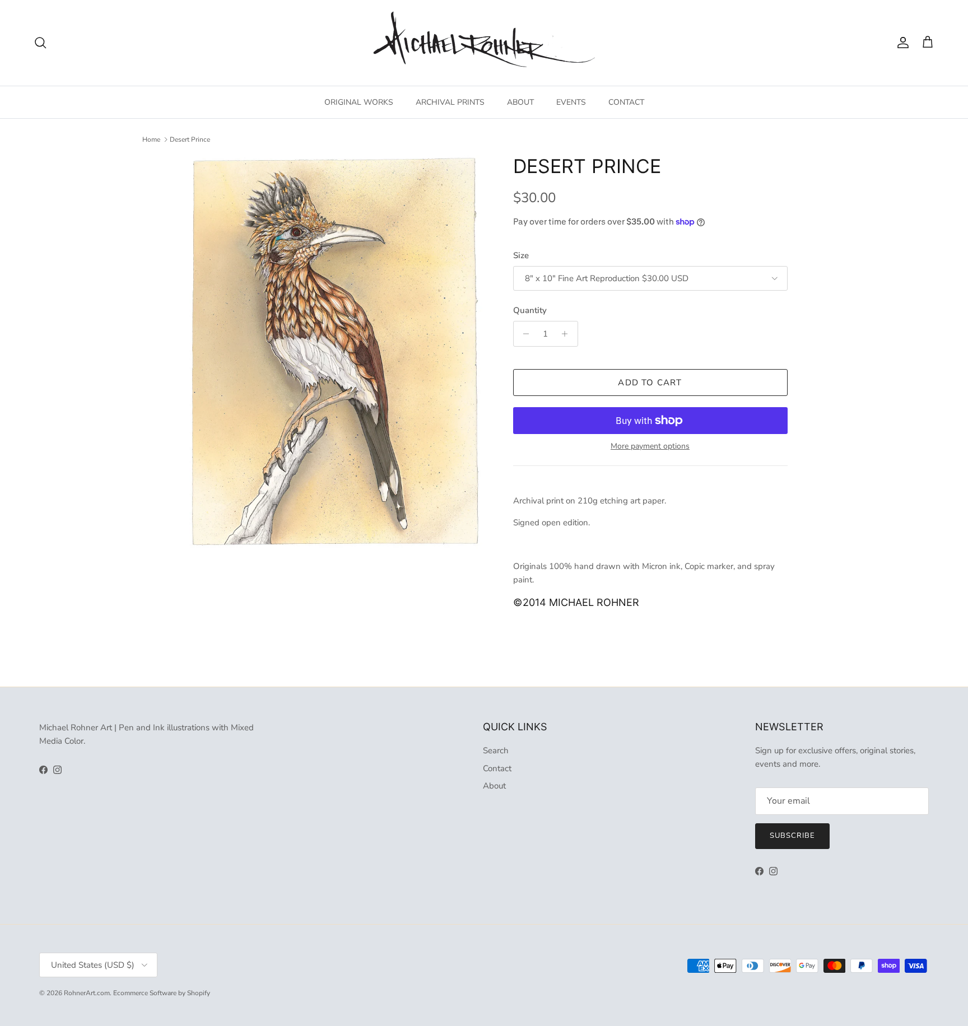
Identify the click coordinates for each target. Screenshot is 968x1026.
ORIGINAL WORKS (358, 102)
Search (496, 750)
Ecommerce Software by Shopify (161, 992)
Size (521, 255)
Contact (497, 768)
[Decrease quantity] (523, 333)
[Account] (901, 42)
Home (151, 139)
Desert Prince (190, 139)
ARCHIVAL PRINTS (450, 102)
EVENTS (571, 102)
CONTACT (626, 102)
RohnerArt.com (87, 992)
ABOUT (520, 102)
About (494, 785)
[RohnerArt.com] (484, 42)
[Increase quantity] (568, 333)
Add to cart (650, 382)
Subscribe (792, 836)
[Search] (40, 42)
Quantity (530, 310)
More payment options (650, 446)
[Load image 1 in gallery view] (334, 352)
